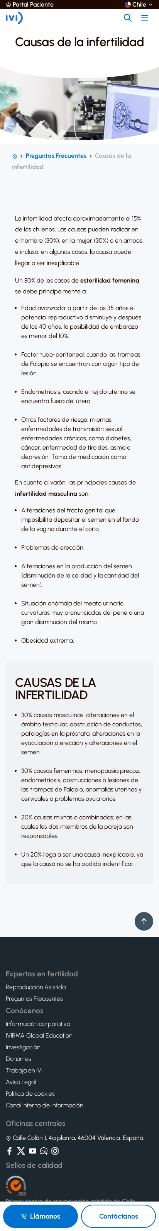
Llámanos (45, 1216)
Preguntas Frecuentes (56, 155)
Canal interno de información (44, 1105)
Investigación (23, 1047)
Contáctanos (118, 1216)
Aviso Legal (21, 1082)
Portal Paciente (33, 5)
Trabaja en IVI (24, 1070)
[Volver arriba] (144, 921)
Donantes (18, 1058)
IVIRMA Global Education (39, 1035)
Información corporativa (38, 1024)
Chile (139, 5)
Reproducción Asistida (36, 987)
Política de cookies (30, 1093)
